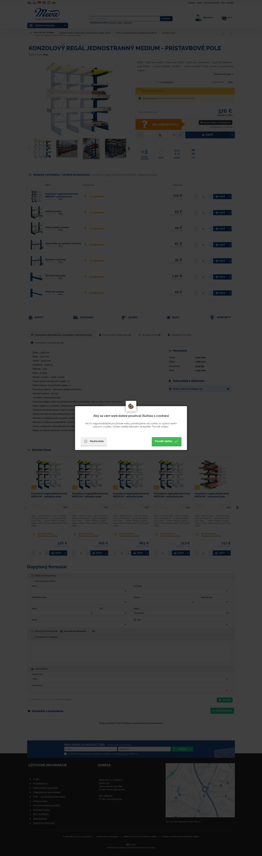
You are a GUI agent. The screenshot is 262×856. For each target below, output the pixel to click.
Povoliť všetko (163, 441)
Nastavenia (97, 441)
